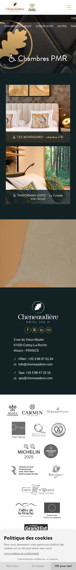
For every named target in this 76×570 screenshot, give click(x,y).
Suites (62, 26)
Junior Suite (44, 26)
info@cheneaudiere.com (35, 364)
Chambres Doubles (17, 26)
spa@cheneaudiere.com (35, 378)
